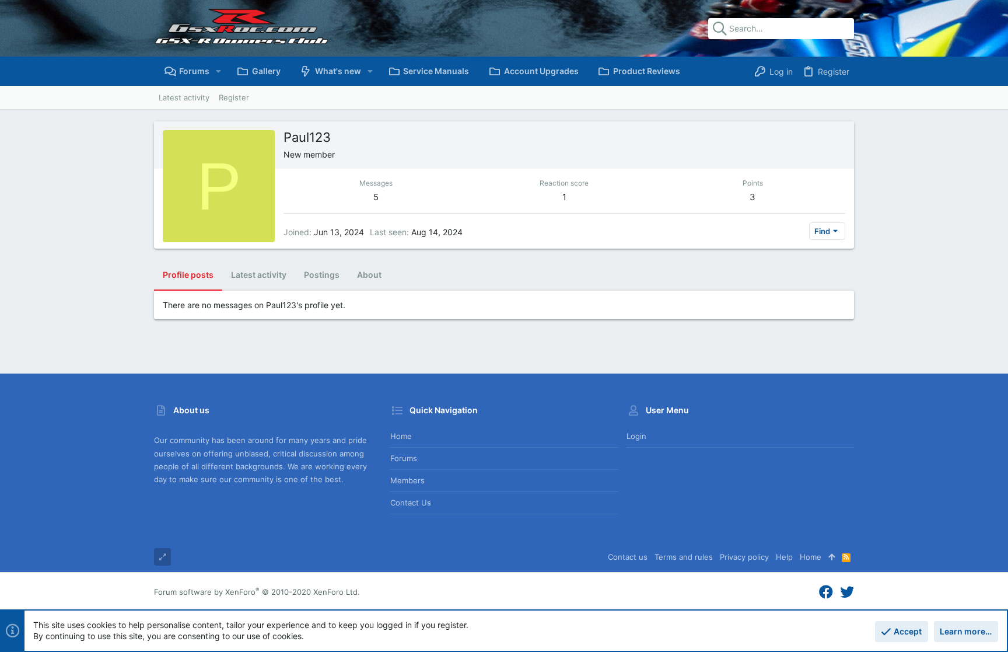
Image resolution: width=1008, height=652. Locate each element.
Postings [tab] (322, 275)
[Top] (831, 557)
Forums (403, 458)
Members (407, 480)
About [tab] (369, 275)
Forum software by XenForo (257, 592)
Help (784, 557)
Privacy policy (744, 557)
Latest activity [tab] (258, 275)
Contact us (410, 502)
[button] (218, 71)
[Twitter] (847, 592)
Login (636, 436)
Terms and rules (683, 557)
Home (401, 436)
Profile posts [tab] (188, 275)
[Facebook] (826, 592)
